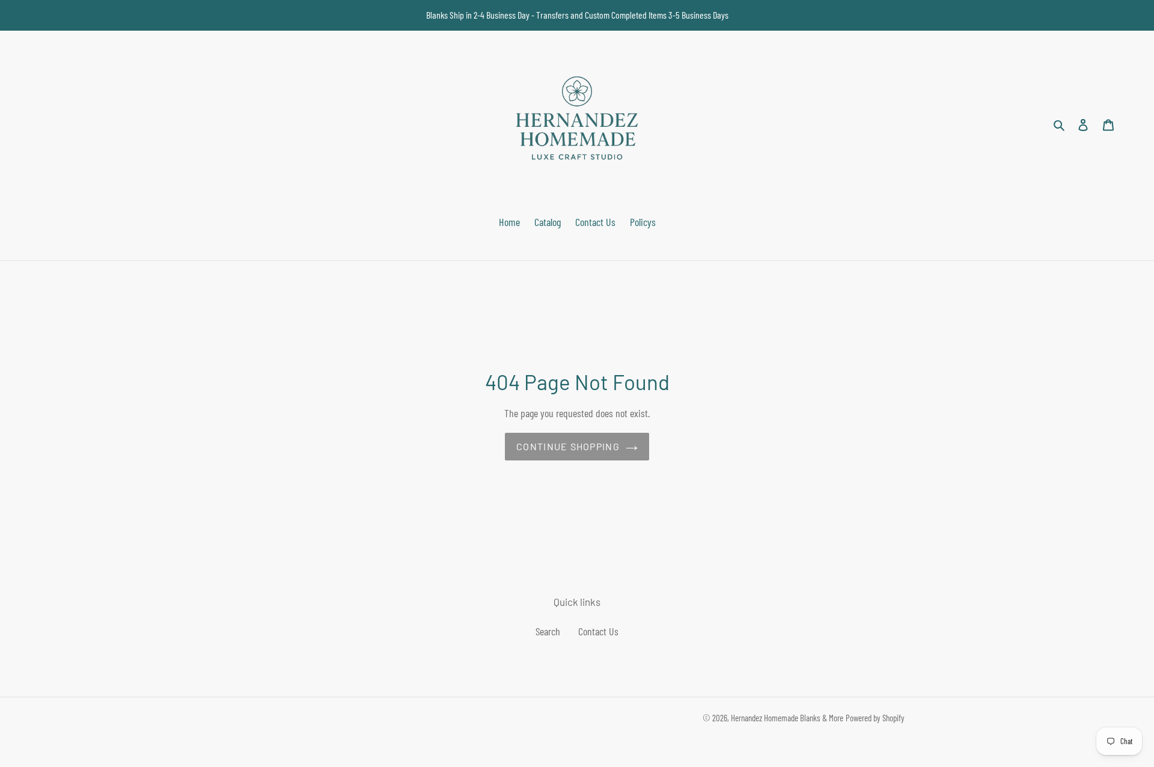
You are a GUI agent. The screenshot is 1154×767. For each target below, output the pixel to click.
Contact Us (598, 631)
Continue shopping (568, 446)
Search (548, 631)
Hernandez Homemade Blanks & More (787, 717)
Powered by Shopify (875, 717)
